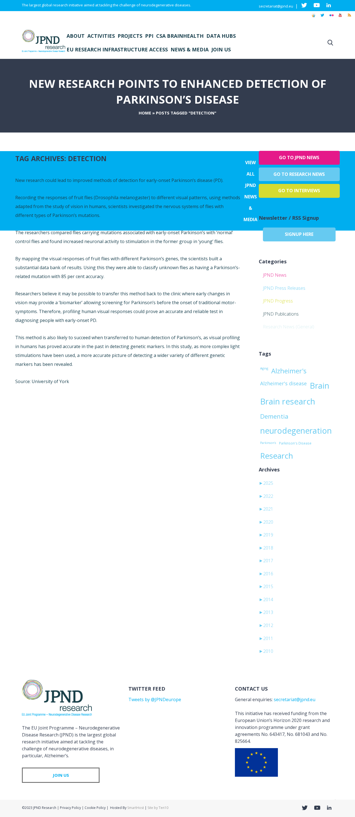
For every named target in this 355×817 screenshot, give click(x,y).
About (76, 36)
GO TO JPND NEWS (299, 157)
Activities (101, 36)
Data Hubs (221, 36)
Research (276, 455)
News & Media (190, 49)
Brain (319, 385)
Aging (264, 368)
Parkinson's (268, 443)
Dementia (274, 416)
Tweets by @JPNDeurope (154, 699)
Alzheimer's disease (283, 383)
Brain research (287, 401)
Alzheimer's (288, 370)
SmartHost (135, 807)
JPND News (274, 275)
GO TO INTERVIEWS (299, 191)
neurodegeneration (296, 430)
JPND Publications (281, 314)
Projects (130, 36)
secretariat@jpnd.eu (276, 6)
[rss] (349, 18)
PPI (149, 36)
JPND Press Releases (284, 288)
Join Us (221, 49)
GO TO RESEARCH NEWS (299, 174)
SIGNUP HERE (299, 234)
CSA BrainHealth (180, 36)
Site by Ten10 (158, 807)
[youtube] (340, 18)
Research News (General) (288, 327)
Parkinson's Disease (295, 443)
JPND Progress (278, 301)
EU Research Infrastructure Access (117, 49)
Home (145, 113)
